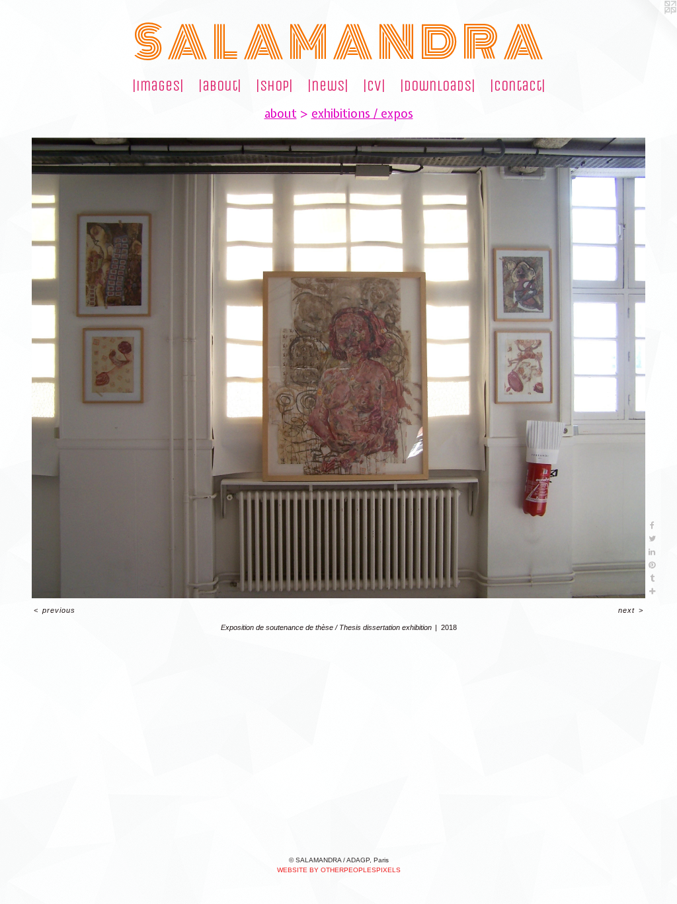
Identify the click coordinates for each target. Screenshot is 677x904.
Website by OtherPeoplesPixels (339, 870)
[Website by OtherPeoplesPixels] (650, 26)
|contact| (517, 86)
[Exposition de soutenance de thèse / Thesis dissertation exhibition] (338, 368)
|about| (219, 86)
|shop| (274, 86)
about (280, 113)
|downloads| (437, 86)
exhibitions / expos (362, 113)
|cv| (374, 86)
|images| (158, 86)
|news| (327, 86)
